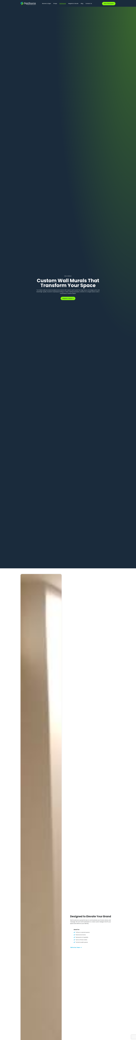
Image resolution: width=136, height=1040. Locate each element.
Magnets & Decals (73, 3)
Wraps (55, 3)
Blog (82, 3)
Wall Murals (62, 3)
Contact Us (89, 3)
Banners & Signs (46, 3)
